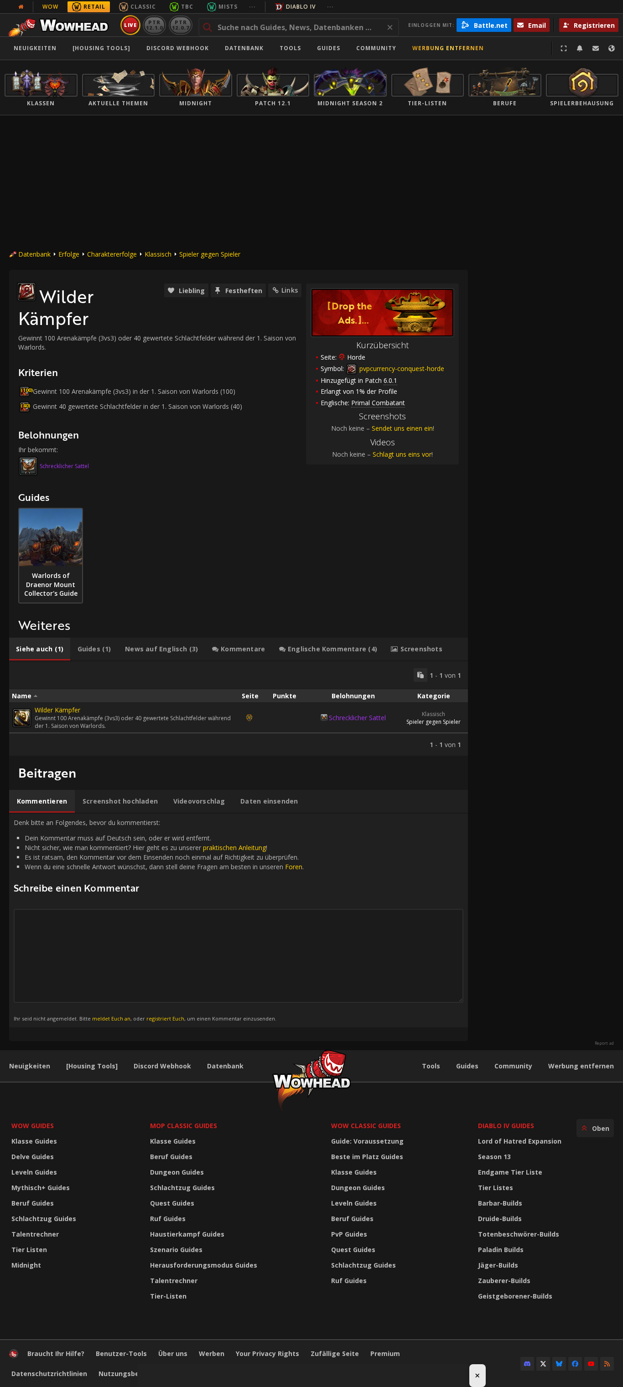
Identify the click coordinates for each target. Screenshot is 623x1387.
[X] (543, 1364)
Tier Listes (495, 1187)
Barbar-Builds (500, 1203)
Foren (293, 866)
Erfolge (68, 254)
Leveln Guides (34, 1172)
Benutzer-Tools (121, 1353)
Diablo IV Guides (506, 1125)
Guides (328, 48)
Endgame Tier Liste (510, 1172)
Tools (431, 1066)
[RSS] (607, 1364)
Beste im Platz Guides (367, 1156)
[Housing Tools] (92, 1066)
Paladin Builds (501, 1249)
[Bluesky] (559, 1364)
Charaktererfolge (112, 254)
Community (376, 48)
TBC (187, 6)
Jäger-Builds (498, 1265)
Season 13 (494, 1156)
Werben (211, 1353)
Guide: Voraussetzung (367, 1141)
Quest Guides (172, 1203)
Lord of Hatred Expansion (519, 1141)
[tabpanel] (238, 708)
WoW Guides (32, 1125)
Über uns (172, 1353)
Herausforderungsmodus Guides (203, 1265)
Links (289, 290)
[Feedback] (595, 48)
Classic (143, 6)
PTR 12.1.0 (154, 25)
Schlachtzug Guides (43, 1218)
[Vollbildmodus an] (564, 48)
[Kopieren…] (420, 675)
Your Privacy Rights (267, 1353)
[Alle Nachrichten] (21, 6)
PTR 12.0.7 (180, 25)
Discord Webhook (177, 48)
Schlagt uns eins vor (402, 454)
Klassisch (158, 254)
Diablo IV (301, 6)
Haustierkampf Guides (187, 1234)
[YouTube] (591, 1364)
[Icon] (26, 291)
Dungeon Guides (177, 1172)
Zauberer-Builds (504, 1280)
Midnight (26, 1265)
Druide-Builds (500, 1218)
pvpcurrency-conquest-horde (401, 368)
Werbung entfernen (448, 48)
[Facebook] (575, 1364)
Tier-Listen (168, 1296)
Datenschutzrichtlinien (49, 1373)
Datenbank (244, 48)
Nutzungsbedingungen (137, 1373)
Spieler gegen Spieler (209, 254)
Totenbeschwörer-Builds (518, 1234)
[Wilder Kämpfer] (22, 718)
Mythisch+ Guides (40, 1187)
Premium (385, 1353)
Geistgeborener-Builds (515, 1296)
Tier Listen (29, 1249)
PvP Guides (349, 1234)
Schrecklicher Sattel (64, 466)
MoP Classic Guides (183, 1125)
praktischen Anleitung (234, 847)
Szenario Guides (176, 1249)
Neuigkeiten (35, 48)
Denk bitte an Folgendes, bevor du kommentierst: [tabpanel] (159, 920)
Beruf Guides (32, 1203)
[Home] (61, 25)
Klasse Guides (34, 1141)
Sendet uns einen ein (402, 428)
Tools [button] (290, 48)
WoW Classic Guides (366, 1125)
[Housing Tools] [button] (101, 48)
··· (252, 6)
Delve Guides (32, 1156)
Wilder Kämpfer (57, 710)
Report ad (604, 1043)
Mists (228, 6)
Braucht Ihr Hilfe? (55, 1353)
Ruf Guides (168, 1218)
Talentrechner (35, 1234)
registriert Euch (165, 1018)
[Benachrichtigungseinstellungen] (580, 48)
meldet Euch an (111, 1018)
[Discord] (527, 1364)
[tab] (39, 649)
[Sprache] (611, 48)
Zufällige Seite (335, 1353)
